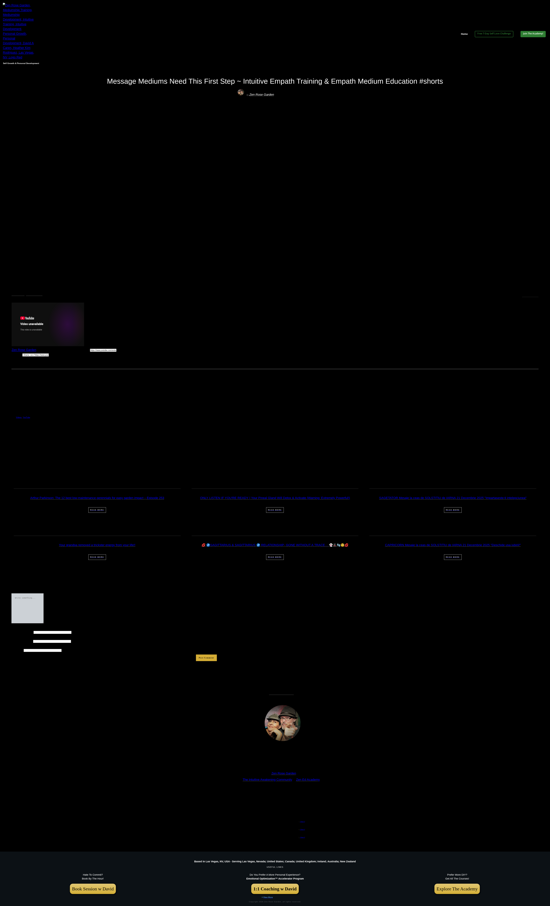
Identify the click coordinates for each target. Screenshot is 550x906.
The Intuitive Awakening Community (267, 779)
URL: (86, 350)
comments (530, 296)
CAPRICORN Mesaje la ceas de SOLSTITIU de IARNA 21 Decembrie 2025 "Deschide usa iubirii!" (453, 545)
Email (21, 641)
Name (22, 632)
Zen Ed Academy (308, 779)
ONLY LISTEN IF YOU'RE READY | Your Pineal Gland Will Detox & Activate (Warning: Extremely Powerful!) (275, 498)
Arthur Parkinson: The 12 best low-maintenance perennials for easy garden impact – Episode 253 (97, 498)
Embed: (17, 354)
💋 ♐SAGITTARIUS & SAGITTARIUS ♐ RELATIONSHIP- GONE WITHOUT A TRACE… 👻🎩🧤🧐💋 (275, 545)
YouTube (34, 294)
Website (17, 650)
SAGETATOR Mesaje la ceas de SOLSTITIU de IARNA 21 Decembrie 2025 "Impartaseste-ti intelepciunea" (453, 498)
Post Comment (206, 658)
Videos (18, 294)
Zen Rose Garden (261, 94)
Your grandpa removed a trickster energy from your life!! (97, 545)
